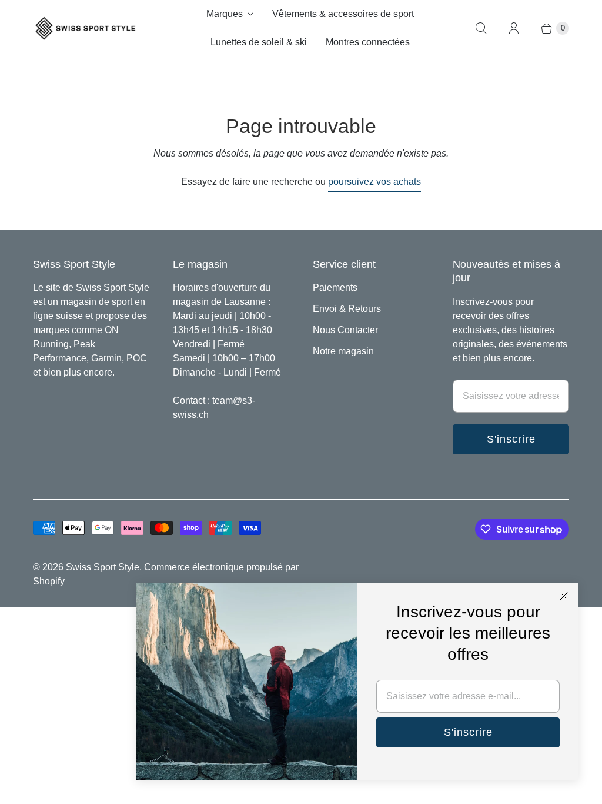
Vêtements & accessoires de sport (343, 14)
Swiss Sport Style (102, 567)
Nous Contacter (345, 330)
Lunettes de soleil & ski (258, 42)
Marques (224, 14)
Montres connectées (368, 42)
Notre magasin (343, 351)
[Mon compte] (513, 28)
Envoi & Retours (347, 309)
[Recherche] (480, 28)
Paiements (335, 288)
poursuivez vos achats (374, 182)
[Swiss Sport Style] (86, 28)
